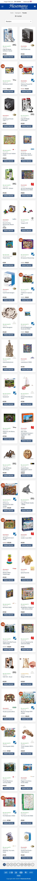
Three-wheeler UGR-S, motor (27, 747)
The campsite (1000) (8, 746)
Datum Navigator (7, 327)
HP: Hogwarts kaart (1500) (8, 538)
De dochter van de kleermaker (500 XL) (26, 154)
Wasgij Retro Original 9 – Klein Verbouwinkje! (27, 608)
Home (11, 13)
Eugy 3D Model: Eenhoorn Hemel (7, 50)
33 (25, 864)
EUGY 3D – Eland (7, 677)
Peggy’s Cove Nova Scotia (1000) (26, 781)
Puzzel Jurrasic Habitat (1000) (9, 154)
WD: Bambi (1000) (8, 84)
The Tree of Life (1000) (27, 815)
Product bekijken (8, 56)
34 (29, 864)
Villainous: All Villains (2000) (9, 432)
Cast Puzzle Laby (25, 49)
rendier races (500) (26, 538)
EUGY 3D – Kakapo (8, 188)
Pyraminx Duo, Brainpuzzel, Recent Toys (8, 224)
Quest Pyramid (25, 572)
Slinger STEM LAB (26, 677)
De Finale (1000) (7, 607)
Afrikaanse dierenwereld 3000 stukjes (8, 504)
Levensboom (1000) (26, 362)
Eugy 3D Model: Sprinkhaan (7, 468)
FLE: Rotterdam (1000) (9, 815)
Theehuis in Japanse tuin (26, 293)
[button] (2, 6)
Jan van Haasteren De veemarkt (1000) (27, 642)
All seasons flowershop (27, 258)
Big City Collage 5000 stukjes (26, 712)
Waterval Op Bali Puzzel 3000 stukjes (9, 642)
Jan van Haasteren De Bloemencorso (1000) (27, 189)
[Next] (32, 864)
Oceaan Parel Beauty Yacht (26, 397)
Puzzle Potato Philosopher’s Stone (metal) (26, 469)
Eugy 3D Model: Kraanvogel (25, 119)
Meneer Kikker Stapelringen (7, 573)
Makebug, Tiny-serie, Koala (8, 851)
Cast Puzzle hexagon (8, 292)
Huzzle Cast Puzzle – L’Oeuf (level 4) (26, 851)
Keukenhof (6, 397)
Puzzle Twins (6, 258)
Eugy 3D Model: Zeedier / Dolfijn (27, 503)
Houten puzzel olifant (9, 711)
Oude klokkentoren (8, 362)
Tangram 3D (24, 223)
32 (22, 864)
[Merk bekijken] (14, 45)
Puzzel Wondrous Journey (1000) (8, 781)
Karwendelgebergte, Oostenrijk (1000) (26, 328)
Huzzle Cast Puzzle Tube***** (8, 119)
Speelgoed (18, 13)
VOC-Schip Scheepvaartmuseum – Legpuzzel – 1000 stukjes (27, 434)
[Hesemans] (19, 6)
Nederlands (27, 1)
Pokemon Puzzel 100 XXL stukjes (26, 84)
